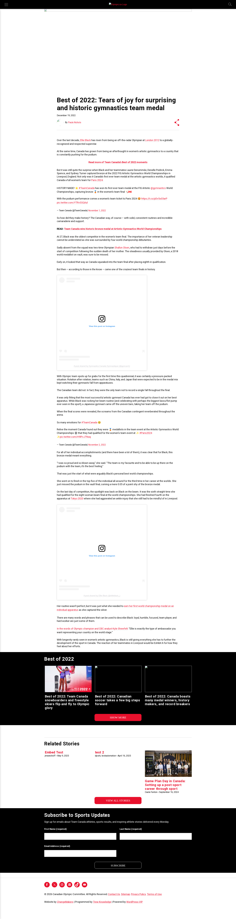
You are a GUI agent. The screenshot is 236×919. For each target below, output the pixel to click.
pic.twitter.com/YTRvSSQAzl (72, 202)
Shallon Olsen (122, 247)
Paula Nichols (74, 122)
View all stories (118, 800)
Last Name (131, 829)
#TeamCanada (87, 188)
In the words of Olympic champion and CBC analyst (84, 628)
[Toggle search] (230, 4)
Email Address (57, 846)
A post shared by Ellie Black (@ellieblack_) (102, 595)
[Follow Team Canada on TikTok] (77, 884)
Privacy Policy (138, 894)
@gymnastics (158, 188)
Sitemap (125, 894)
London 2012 (152, 140)
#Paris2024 (145, 433)
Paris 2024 (97, 180)
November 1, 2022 (97, 210)
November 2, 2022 (97, 444)
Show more (118, 717)
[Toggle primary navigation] (6, 4)
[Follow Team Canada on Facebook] (47, 886)
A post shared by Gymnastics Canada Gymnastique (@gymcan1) (102, 366)
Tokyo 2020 (77, 498)
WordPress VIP (134, 901)
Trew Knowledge (102, 901)
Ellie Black (85, 140)
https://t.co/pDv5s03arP (154, 198)
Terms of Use (154, 894)
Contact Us (114, 894)
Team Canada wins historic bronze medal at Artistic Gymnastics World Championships (113, 228)
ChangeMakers (65, 901)
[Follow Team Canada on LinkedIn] (69, 886)
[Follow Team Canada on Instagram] (62, 886)
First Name (55, 829)
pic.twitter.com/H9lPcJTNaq (75, 436)
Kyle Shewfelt (120, 628)
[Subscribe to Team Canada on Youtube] (84, 886)
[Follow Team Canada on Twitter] (54, 886)
